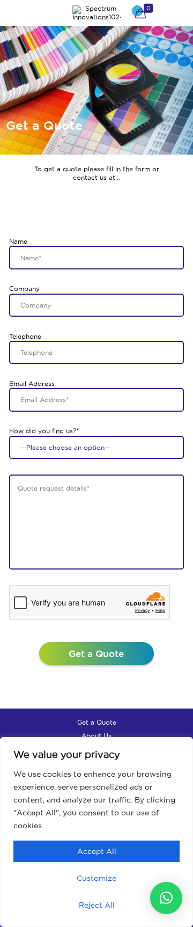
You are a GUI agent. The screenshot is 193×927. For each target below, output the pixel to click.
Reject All (97, 905)
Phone (173, 13)
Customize (96, 878)
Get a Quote (96, 722)
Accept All (96, 851)
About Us (96, 735)
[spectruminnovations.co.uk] (96, 12)
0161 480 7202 (41, 201)
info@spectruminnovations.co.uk (70, 216)
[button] (166, 898)
